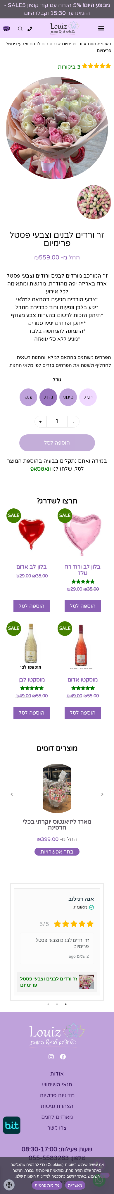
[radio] (88, 397)
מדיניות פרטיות (47, 1185)
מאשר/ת (75, 1185)
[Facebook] (63, 1057)
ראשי (106, 44)
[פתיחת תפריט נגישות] (9, 1184)
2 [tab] (57, 1004)
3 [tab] (48, 1004)
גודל (57, 379)
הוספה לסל (57, 443)
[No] (105, 1175)
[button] (101, 28)
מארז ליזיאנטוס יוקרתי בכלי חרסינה (57, 824)
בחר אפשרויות (57, 852)
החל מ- (57, 839)
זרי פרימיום (72, 44)
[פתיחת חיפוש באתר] (20, 29)
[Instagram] (51, 1057)
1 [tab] (66, 1004)
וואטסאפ (40, 469)
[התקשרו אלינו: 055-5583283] (29, 29)
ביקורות (69, 67)
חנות (92, 44)
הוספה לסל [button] (83, 606)
